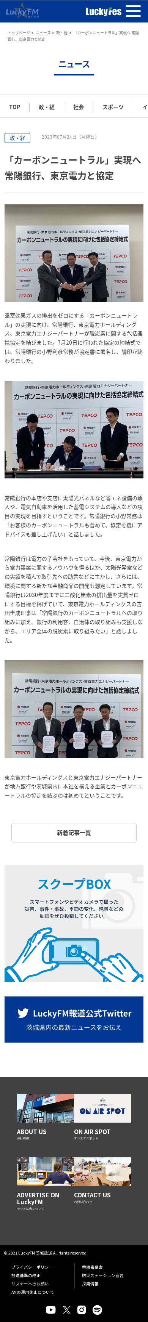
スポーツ (113, 107)
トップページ (19, 32)
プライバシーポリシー (32, 1267)
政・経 (62, 32)
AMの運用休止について (32, 1292)
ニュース (43, 32)
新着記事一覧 (74, 832)
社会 (78, 107)
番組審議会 (92, 1267)
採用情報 (90, 1284)
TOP (14, 107)
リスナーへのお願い (30, 1284)
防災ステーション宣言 (103, 1275)
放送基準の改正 (26, 1275)
